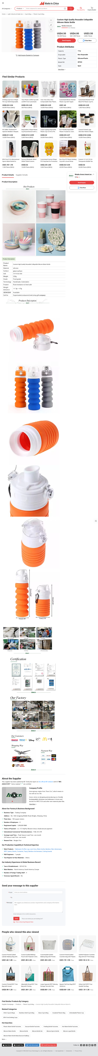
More (3, 1039)
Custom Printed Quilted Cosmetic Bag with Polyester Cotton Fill (68, 957)
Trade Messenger (32, 1045)
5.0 (77, 177)
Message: (9, 902)
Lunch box (33, 849)
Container (20, 851)
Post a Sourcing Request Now (23, 922)
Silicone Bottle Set (37, 1031)
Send (16, 918)
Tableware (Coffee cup (22, 849)
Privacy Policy (78, 1051)
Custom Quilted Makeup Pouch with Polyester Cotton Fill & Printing (29, 957)
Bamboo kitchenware (35, 851)
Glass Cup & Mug (43, 1013)
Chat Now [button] (88, 40)
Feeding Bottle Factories (51, 1026)
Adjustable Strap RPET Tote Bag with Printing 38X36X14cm (29, 986)
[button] (3, 3)
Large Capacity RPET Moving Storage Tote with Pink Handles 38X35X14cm (49, 986)
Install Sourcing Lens (49, 1045)
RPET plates (8, 851)
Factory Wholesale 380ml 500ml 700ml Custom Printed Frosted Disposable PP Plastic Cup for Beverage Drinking (29, 160)
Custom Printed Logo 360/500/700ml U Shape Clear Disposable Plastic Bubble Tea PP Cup (85, 131)
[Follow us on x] (84, 1045)
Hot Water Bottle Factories (70, 1026)
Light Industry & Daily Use (15, 14)
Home (3, 14)
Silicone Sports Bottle (53, 1031)
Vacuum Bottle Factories (32, 1026)
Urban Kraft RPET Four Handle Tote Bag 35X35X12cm (85, 986)
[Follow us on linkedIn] (95, 1045)
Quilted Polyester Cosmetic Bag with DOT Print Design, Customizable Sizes (87, 957)
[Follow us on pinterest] (92, 1045)
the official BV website (46, 782)
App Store (7, 1045)
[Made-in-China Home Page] (49, 3)
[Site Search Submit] (70, 9)
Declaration (69, 1051)
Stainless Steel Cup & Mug (26, 1013)
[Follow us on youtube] (90, 1045)
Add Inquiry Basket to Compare (28, 55)
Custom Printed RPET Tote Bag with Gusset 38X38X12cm (10, 986)
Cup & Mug (28, 14)
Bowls (14, 851)
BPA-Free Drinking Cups (10, 1017)
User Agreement (59, 1051)
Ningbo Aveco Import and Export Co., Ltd (67, 26)
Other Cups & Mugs (9, 1013)
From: (10, 892)
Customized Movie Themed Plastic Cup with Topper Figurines (67, 101)
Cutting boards (47, 851)
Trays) (26, 851)
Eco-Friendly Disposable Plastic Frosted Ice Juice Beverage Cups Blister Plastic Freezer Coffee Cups (67, 131)
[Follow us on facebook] (81, 1045)
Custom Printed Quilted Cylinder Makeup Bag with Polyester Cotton (9, 957)
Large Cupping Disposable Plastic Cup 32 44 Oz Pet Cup (48, 131)
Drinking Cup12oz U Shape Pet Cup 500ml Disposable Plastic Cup (10, 101)
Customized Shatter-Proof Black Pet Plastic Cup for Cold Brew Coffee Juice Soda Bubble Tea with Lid (87, 101)
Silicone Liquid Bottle (69, 1031)
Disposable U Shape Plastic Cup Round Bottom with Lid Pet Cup (29, 131)
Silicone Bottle (24, 1031)
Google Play (18, 1045)
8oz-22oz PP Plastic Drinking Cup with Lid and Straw (67, 160)
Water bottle (41, 849)
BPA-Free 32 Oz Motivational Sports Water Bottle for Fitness (10, 160)
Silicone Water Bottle (9, 1031)
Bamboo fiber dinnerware (53, 849)
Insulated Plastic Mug (58, 1013)
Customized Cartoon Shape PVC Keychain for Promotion (48, 160)
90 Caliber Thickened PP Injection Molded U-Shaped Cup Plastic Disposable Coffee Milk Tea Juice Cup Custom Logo (10, 131)
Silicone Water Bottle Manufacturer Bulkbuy (16, 1036)
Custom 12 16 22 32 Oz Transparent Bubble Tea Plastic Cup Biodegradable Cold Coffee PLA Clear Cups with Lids (86, 160)
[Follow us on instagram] (87, 1045)
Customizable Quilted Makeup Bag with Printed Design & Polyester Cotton (48, 957)
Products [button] (19, 8)
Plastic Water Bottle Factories (12, 1026)
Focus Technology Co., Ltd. (36, 1051)
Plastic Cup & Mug (38, 14)
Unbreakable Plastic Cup (76, 1013)
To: (11, 897)
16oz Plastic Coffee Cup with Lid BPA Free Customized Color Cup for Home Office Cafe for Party (29, 101)
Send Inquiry (66, 40)
